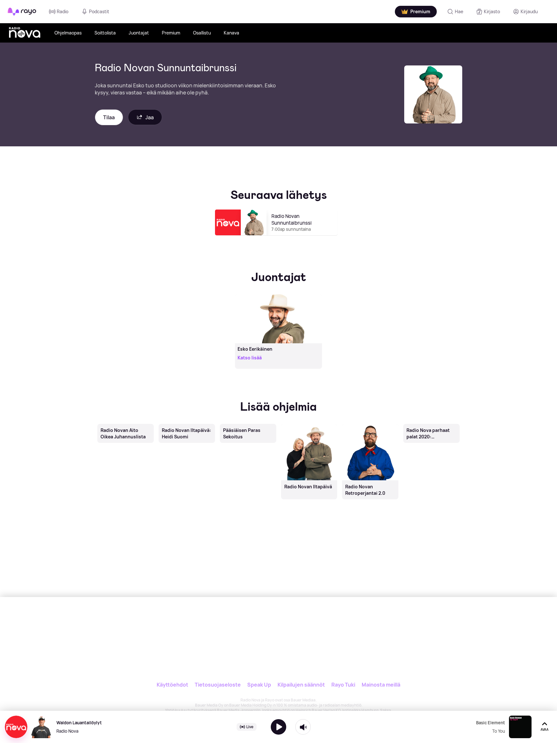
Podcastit (99, 11)
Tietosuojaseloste (218, 684)
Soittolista (105, 33)
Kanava (231, 33)
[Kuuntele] (278, 727)
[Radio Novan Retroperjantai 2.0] (370, 424)
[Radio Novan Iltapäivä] (309, 424)
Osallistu (202, 33)
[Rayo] (235, 627)
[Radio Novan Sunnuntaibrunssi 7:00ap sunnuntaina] (278, 238)
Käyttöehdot (172, 684)
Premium (171, 33)
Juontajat (139, 33)
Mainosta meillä (381, 684)
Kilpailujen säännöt (301, 684)
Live (249, 726)
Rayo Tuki (343, 684)
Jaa (149, 117)
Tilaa (109, 117)
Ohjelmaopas (68, 33)
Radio (62, 11)
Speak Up (259, 684)
